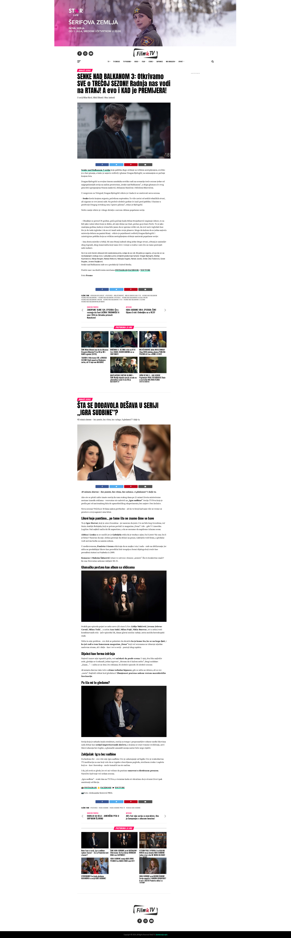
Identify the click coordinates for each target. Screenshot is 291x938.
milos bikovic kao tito (133, 295)
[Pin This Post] (131, 164)
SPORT (180, 61)
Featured (109, 295)
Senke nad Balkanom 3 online (92, 299)
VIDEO (136, 61)
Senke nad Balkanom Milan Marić (93, 302)
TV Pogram (127, 61)
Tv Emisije (116, 61)
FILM (143, 61)
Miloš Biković (119, 295)
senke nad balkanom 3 (89, 297)
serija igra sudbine (133, 808)
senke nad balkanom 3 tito (113, 299)
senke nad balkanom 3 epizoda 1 (110, 297)
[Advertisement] (195, 89)
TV (108, 61)
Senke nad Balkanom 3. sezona (134, 299)
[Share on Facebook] (102, 164)
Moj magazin (170, 61)
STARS (151, 61)
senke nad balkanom (150, 295)
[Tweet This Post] (116, 164)
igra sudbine (104, 808)
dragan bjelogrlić (97, 295)
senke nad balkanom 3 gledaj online (135, 297)
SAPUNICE (159, 61)
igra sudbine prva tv (117, 808)
